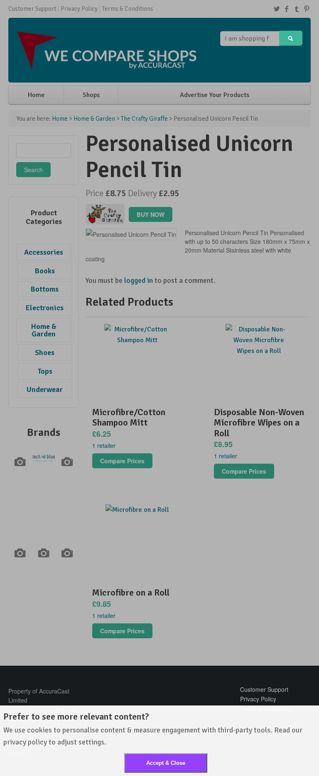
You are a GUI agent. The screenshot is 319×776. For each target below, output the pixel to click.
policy (37, 742)
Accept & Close (165, 763)
